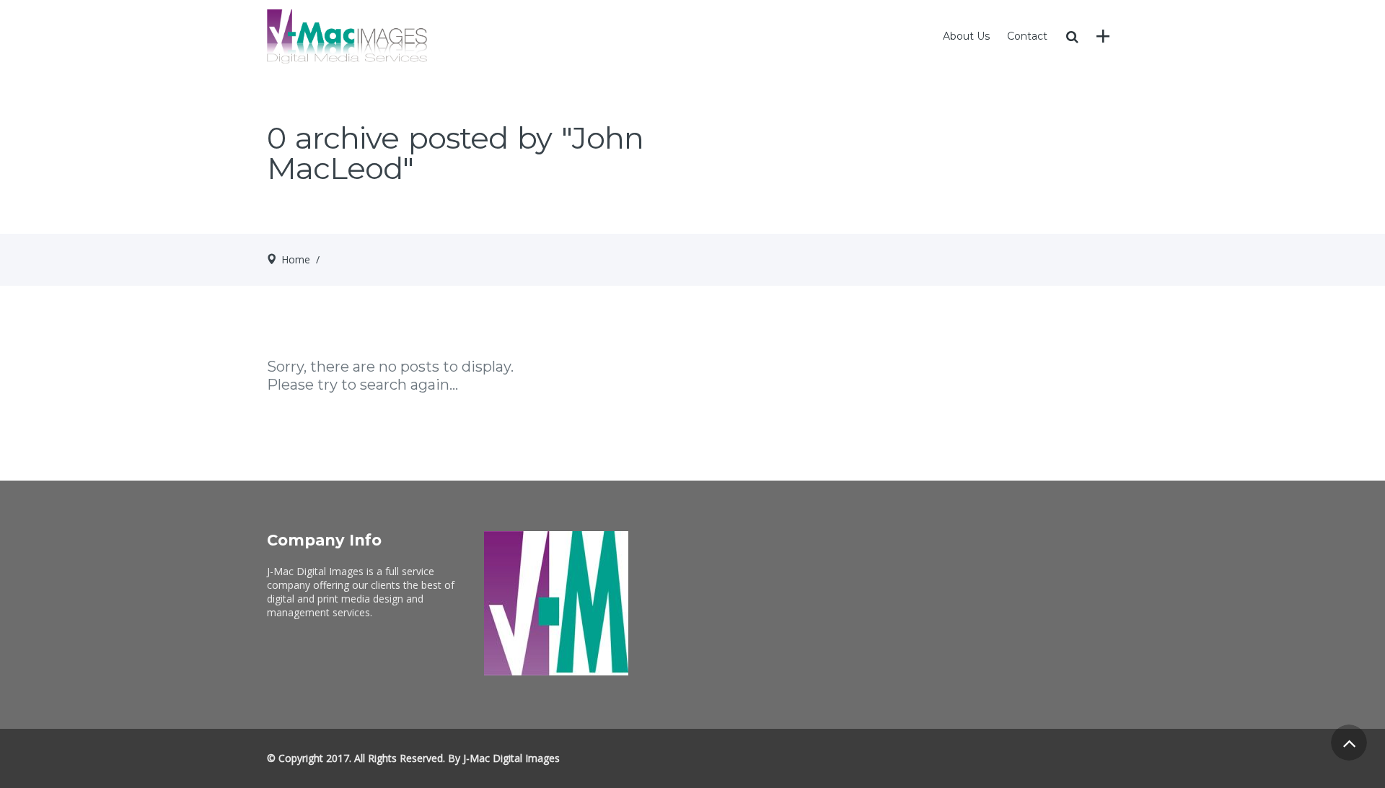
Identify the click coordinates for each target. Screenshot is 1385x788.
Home (295, 259)
